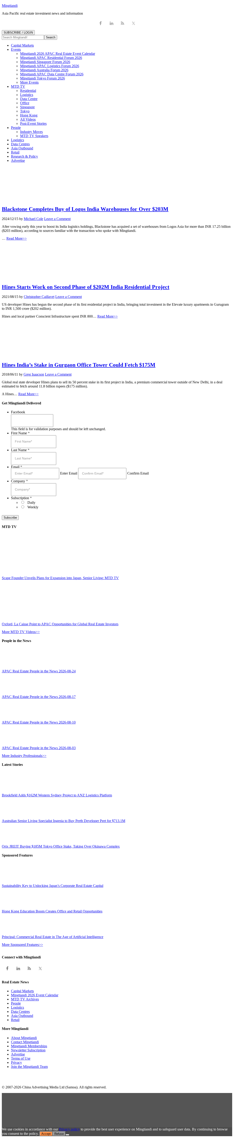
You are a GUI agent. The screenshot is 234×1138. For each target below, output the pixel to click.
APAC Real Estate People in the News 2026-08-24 (39, 671)
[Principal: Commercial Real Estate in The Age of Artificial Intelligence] (12, 933)
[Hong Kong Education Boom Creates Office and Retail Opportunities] (12, 907)
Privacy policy (69, 1129)
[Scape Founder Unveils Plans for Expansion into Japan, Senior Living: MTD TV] (42, 574)
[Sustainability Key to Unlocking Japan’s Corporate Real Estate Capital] (12, 881)
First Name (20, 433)
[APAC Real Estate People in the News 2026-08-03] (12, 744)
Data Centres (20, 1011)
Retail (15, 1020)
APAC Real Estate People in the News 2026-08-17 (39, 697)
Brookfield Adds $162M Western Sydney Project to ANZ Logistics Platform (57, 795)
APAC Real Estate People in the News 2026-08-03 (39, 748)
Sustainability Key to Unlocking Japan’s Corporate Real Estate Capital (52, 886)
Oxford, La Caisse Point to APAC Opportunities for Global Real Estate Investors (60, 624)
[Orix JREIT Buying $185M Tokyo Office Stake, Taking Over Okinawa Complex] (12, 842)
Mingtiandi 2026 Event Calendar (34, 995)
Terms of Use (20, 1058)
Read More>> (16, 238)
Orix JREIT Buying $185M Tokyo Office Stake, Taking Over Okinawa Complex (61, 846)
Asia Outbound (22, 1016)
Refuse (59, 1133)
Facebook (18, 412)
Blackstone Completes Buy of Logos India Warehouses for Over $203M (85, 209)
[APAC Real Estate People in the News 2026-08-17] (12, 693)
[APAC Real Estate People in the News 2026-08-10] (12, 718)
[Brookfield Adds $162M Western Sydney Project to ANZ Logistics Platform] (12, 791)
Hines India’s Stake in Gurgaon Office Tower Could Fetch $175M (78, 365)
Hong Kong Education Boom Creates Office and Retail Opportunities (52, 911)
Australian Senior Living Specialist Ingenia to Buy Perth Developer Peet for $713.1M (63, 821)
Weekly (32, 507)
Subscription (21, 498)
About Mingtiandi (24, 1038)
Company (19, 481)
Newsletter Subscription (28, 1050)
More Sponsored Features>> (22, 945)
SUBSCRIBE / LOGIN (18, 32)
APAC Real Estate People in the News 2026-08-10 (39, 722)
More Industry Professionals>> (24, 756)
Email (16, 467)
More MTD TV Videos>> (21, 632)
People (16, 1003)
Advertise (18, 1054)
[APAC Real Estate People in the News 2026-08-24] (12, 667)
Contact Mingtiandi (25, 1042)
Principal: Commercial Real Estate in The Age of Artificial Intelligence (52, 937)
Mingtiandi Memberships (29, 1046)
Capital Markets (22, 991)
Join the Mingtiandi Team (29, 1067)
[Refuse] (67, 1134)
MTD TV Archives (25, 999)
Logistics (17, 1007)
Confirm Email (138, 473)
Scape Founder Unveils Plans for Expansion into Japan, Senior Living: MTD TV (60, 578)
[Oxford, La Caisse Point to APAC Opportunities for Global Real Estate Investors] (42, 620)
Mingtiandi (10, 6)
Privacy (16, 1062)
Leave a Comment (57, 219)
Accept (46, 1133)
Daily (31, 502)
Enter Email (68, 473)
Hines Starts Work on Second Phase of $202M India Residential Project (85, 287)
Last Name (20, 450)
